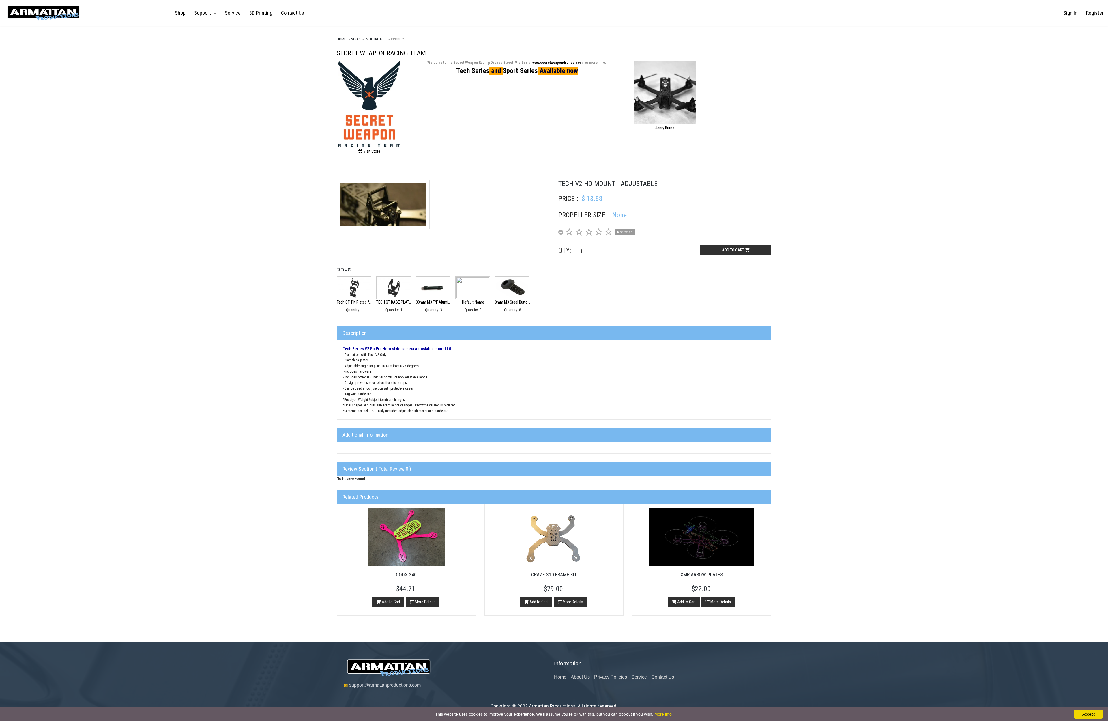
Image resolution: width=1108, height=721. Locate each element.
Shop (180, 13)
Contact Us (292, 13)
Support (203, 13)
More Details (424, 601)
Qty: (565, 250)
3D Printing (260, 13)
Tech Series (472, 71)
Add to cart (733, 250)
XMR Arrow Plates (701, 574)
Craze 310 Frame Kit (554, 574)
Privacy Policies (610, 677)
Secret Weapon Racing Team (381, 53)
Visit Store (371, 151)
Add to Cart (390, 601)
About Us (580, 677)
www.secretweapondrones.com (557, 62)
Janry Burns (664, 128)
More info (663, 714)
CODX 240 (406, 574)
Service (233, 13)
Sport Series (520, 71)
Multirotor (376, 39)
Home (341, 39)
